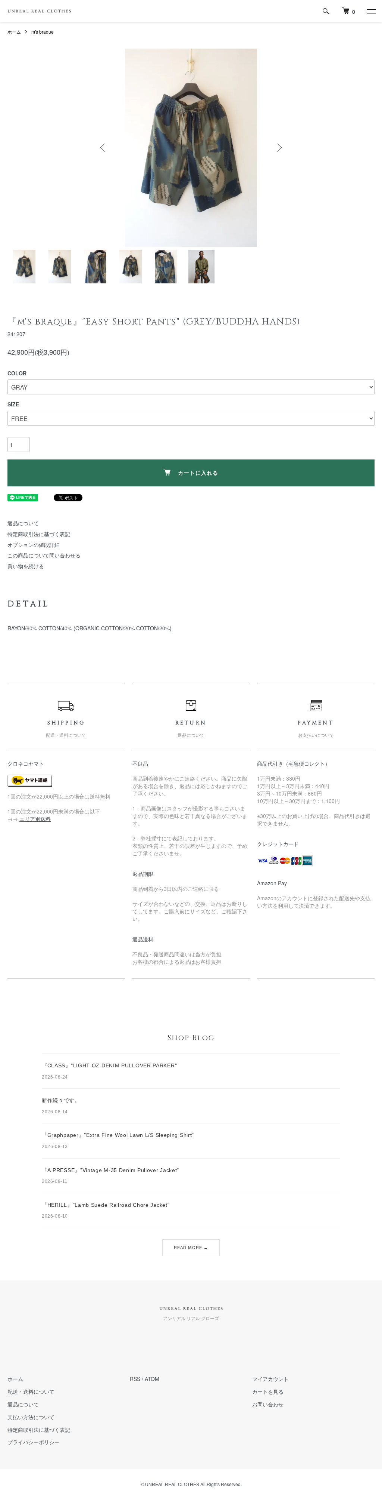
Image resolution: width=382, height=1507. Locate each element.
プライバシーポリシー (33, 1442)
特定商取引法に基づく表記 (38, 534)
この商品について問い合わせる (44, 555)
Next (278, 147)
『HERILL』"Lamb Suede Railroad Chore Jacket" (105, 1205)
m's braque (42, 31)
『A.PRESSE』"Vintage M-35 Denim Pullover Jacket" (110, 1170)
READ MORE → (191, 1247)
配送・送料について (30, 1391)
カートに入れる (198, 473)
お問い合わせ (268, 1404)
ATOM (152, 1379)
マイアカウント (270, 1379)
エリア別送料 (35, 818)
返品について (23, 523)
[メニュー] (371, 11)
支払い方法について (30, 1417)
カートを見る (268, 1391)
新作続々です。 (61, 1100)
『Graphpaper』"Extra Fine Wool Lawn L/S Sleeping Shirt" (118, 1135)
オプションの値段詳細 (33, 544)
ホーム (14, 31)
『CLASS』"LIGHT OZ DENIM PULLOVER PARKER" (109, 1065)
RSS (135, 1379)
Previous (103, 147)
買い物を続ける (25, 566)
